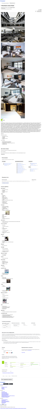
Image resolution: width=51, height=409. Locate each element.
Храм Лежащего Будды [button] (20, 170)
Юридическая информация (5, 394)
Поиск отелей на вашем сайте (5, 401)
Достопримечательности (19, 161)
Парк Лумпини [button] (19, 163)
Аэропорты (30, 161)
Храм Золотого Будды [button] (20, 166)
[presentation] (6, 371)
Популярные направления (5, 393)
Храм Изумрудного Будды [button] (20, 168)
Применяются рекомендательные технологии (20, 408)
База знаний (3, 391)
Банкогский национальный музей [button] (21, 169)
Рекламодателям (4, 402)
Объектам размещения (5, 399)
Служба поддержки (4, 392)
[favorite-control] (35, 11)
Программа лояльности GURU (6, 396)
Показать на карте (12, 7)
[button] (21, 19)
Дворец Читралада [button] (20, 165)
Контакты (3, 387)
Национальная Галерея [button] (20, 167)
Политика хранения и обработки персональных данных (7, 408)
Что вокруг (3, 161)
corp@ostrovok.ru (30, 350)
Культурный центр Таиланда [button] (7, 163)
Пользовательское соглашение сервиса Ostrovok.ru (8, 395)
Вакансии (3, 388)
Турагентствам (4, 400)
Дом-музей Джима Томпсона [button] (21, 164)
